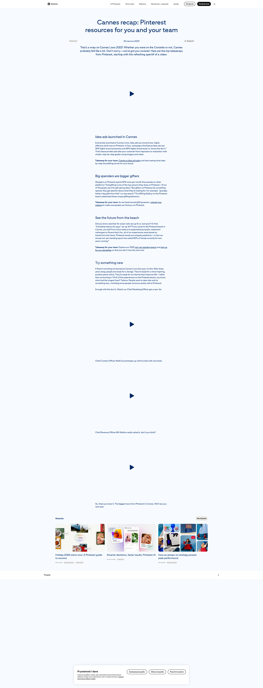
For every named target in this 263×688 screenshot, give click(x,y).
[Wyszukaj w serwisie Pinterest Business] (214, 4)
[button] (189, 41)
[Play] (131, 93)
